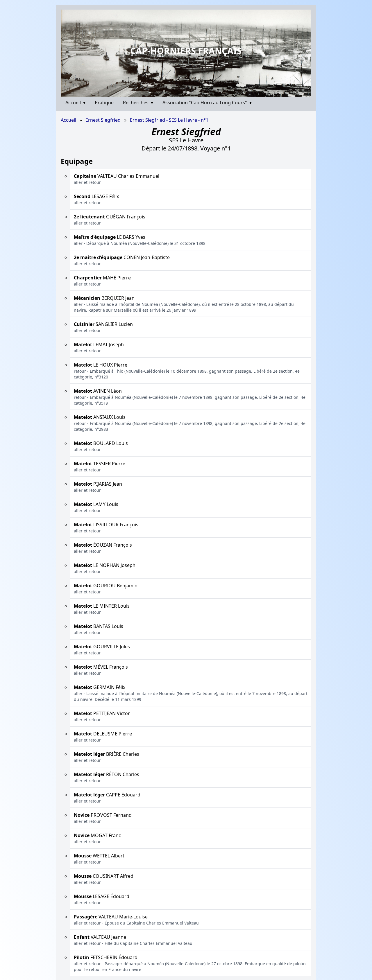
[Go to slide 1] (184, 92)
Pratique (104, 102)
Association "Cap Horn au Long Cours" (207, 102)
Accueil (75, 102)
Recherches (138, 102)
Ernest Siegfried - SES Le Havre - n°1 (169, 120)
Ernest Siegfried (103, 120)
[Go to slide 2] (187, 92)
